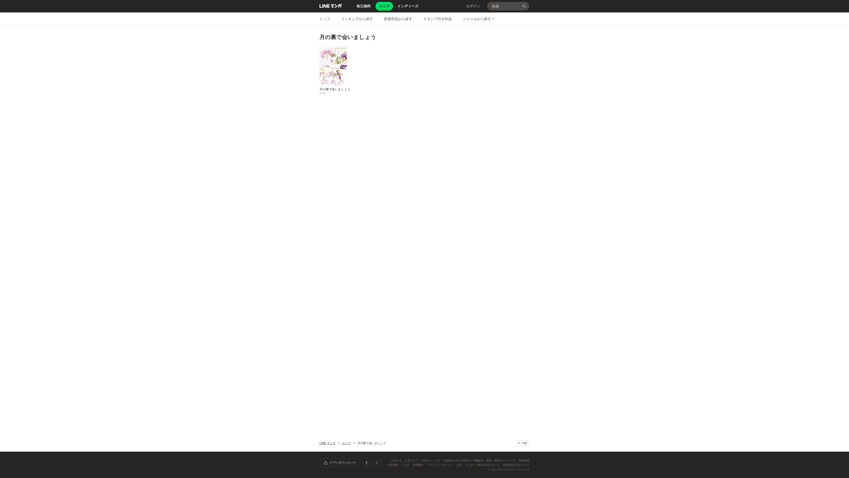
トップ (324, 19)
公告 (460, 464)
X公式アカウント (377, 463)
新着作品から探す (398, 19)
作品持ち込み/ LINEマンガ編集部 (464, 460)
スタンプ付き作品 (437, 19)
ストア (346, 443)
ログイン (473, 6)
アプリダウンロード (340, 463)
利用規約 (418, 464)
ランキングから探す (357, 19)
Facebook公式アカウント (366, 463)
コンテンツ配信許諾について (482, 464)
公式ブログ (412, 460)
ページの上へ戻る (523, 443)
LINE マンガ (330, 6)
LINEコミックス (431, 460)
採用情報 (524, 460)
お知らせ (396, 460)
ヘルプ (406, 464)
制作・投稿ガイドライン (501, 460)
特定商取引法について (516, 464)
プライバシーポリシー (440, 464)
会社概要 (393, 464)
